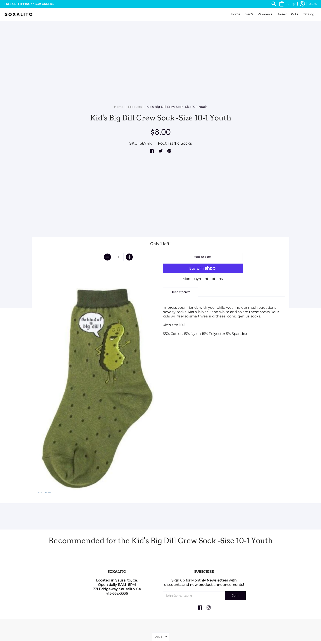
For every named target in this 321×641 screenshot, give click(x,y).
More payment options (203, 279)
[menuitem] (274, 4)
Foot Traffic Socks (175, 143)
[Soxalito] (18, 14)
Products (135, 107)
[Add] (129, 257)
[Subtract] (107, 257)
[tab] (180, 292)
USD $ (313, 3)
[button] (288, 4)
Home (118, 107)
